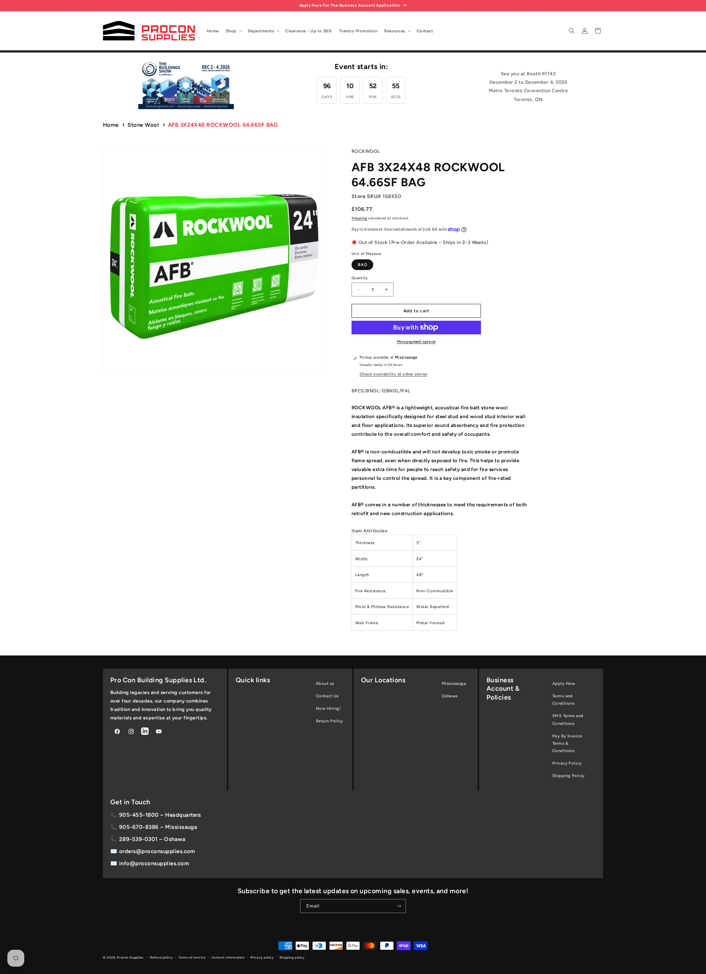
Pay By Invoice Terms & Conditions (567, 743)
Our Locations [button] (383, 680)
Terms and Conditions (563, 699)
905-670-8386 (139, 827)
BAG (362, 264)
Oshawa (450, 695)
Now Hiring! (328, 708)
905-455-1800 (139, 815)
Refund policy (161, 957)
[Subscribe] (399, 906)
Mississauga (454, 683)
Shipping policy (291, 957)
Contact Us (327, 695)
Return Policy (329, 720)
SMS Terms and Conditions (568, 719)
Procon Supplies (130, 957)
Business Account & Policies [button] (503, 688)
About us (325, 683)
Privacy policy (262, 957)
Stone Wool (143, 125)
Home (111, 125)
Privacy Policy (567, 763)
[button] (233, 31)
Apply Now (563, 683)
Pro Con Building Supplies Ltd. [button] (158, 680)
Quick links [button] (253, 680)
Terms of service (192, 957)
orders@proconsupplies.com (157, 851)
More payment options (416, 341)
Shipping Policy (568, 775)
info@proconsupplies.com (154, 863)
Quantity (360, 278)
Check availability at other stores (393, 374)
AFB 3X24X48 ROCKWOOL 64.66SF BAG (223, 125)
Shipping (359, 218)
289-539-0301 (138, 839)
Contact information (228, 957)
